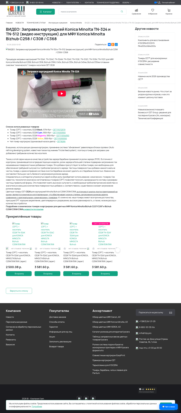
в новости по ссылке (33, 209)
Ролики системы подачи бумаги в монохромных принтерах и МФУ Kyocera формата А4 (110, 347)
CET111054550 (62, 135)
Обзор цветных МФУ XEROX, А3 (106, 326)
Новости (10, 317)
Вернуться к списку (19, 290)
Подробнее (37, 406)
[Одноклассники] (112, 44)
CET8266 (61, 141)
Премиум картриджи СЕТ (103, 360)
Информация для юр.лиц (60, 331)
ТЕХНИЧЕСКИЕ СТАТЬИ (36, 23)
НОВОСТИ (20, 23)
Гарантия (53, 326)
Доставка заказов (57, 317)
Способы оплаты (57, 322)
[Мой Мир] (116, 44)
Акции (52, 336)
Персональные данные (16, 322)
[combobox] (92, 12)
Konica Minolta (76, 23)
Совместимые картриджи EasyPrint (108, 355)
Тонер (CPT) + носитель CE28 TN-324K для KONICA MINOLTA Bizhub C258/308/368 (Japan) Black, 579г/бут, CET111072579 (18, 257)
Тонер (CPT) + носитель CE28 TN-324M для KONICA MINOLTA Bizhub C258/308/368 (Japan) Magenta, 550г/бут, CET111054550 (75, 257)
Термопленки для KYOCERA (105, 365)
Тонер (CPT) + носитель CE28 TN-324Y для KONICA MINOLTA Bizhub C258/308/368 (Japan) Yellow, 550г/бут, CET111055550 (104, 257)
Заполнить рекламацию (60, 341)
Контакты (10, 334)
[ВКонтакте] (109, 44)
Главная (9, 23)
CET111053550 (59, 132)
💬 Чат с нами (168, 406)
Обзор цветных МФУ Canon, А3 (106, 317)
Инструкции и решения (58, 23)
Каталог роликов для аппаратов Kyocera (111, 331)
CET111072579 (59, 129)
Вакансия (10, 344)
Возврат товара (56, 346)
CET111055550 (60, 138)
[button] (117, 250)
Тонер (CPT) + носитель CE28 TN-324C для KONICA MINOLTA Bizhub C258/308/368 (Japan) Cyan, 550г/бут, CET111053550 (47, 257)
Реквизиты (11, 339)
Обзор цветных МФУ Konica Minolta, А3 (110, 322)
